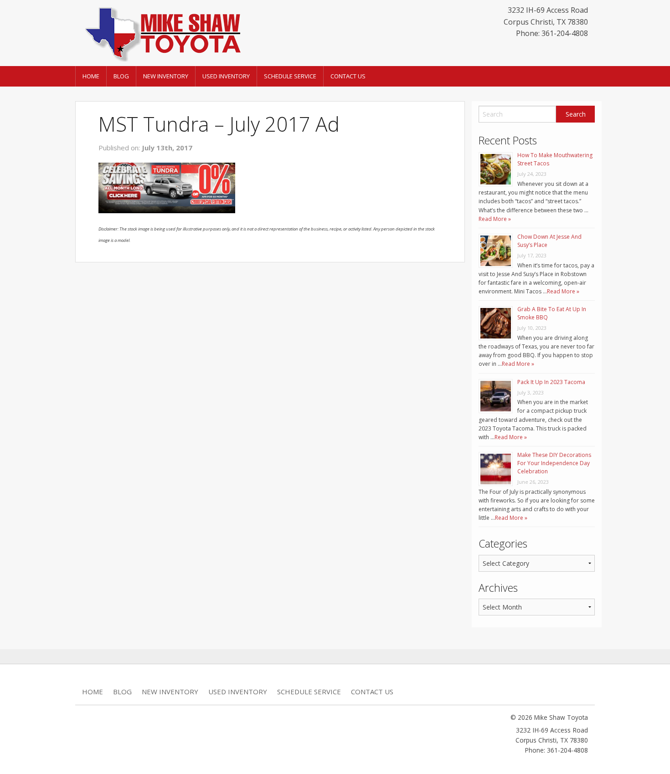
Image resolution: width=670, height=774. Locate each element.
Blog (121, 76)
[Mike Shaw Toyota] (162, 32)
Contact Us (348, 76)
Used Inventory (226, 76)
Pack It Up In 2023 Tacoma (551, 382)
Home (90, 76)
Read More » (495, 219)
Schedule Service (290, 76)
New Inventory (165, 76)
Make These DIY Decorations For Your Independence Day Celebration (554, 463)
